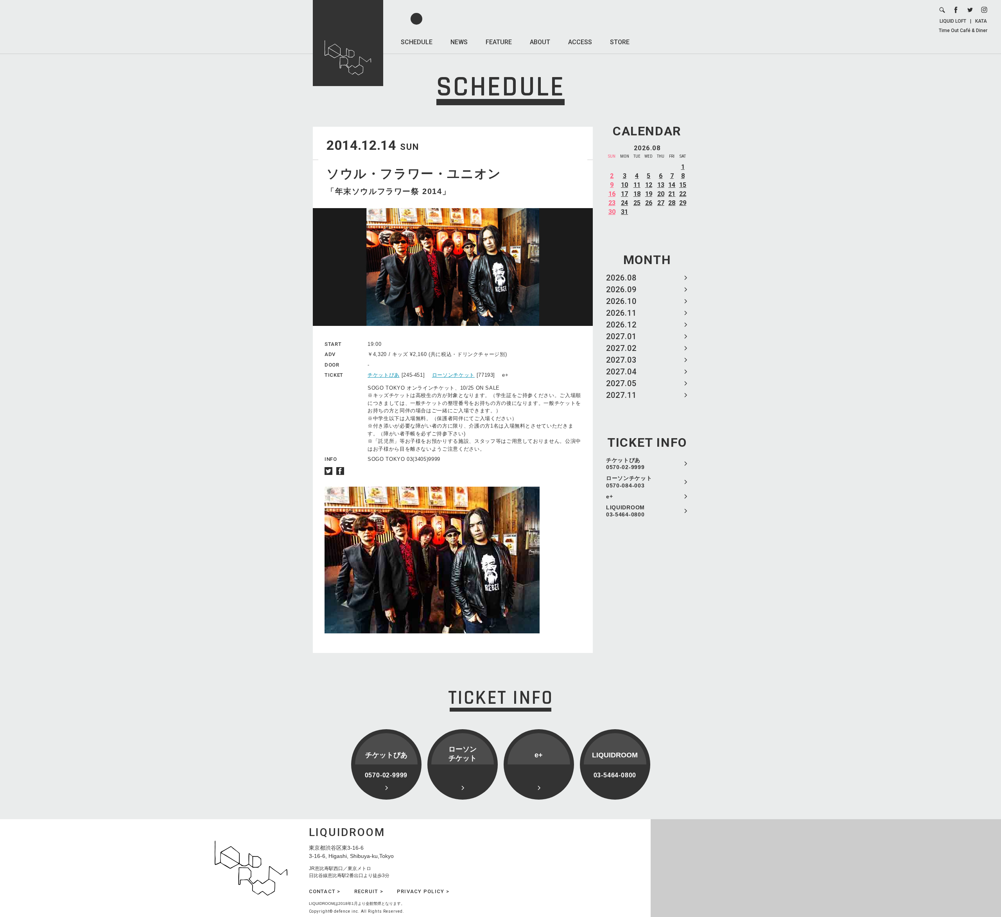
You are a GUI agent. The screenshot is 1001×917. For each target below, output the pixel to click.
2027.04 (621, 372)
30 (611, 212)
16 (611, 194)
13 (660, 185)
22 (682, 194)
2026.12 (621, 325)
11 (636, 185)
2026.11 (621, 313)
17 (624, 194)
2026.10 (621, 301)
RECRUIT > (368, 891)
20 (660, 194)
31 (624, 212)
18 (636, 194)
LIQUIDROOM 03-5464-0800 (625, 511)
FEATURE (499, 42)
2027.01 (621, 336)
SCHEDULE (416, 42)
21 (671, 194)
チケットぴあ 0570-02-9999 (625, 463)
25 (636, 203)
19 (648, 194)
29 (682, 203)
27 (660, 203)
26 (648, 203)
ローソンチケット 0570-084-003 (629, 481)
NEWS (459, 42)
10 (624, 185)
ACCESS (580, 42)
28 (671, 203)
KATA (981, 21)
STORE (620, 42)
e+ (609, 496)
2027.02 (621, 348)
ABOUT (540, 42)
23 (611, 203)
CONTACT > (325, 891)
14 (671, 185)
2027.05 (621, 383)
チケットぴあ (384, 375)
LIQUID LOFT (953, 21)
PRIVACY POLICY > (423, 891)
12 (648, 185)
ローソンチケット (453, 375)
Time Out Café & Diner (963, 30)
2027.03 (621, 360)
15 (682, 185)
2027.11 (621, 395)
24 (624, 203)
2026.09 (621, 289)
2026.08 (621, 278)
